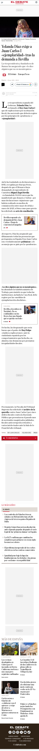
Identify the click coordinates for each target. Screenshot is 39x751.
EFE (4, 227)
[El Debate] (19, 2)
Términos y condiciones (13, 738)
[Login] (36, 2)
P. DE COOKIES (12, 741)
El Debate (12, 74)
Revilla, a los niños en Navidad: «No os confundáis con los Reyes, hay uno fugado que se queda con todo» (13, 314)
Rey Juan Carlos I (13, 433)
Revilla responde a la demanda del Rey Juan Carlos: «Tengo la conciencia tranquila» (13, 221)
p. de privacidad (28, 738)
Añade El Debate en (22, 84)
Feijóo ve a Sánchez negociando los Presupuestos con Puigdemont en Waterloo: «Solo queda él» (28, 710)
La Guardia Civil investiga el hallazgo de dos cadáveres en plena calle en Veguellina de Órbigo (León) (28, 666)
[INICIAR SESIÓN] (36, 2)
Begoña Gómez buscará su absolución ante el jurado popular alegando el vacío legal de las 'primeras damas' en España (20, 529)
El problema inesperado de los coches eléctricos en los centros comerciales (19, 549)
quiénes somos (13, 736)
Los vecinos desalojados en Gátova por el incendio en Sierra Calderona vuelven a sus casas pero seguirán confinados (10, 667)
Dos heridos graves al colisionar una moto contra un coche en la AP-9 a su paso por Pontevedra (28, 688)
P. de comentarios (25, 741)
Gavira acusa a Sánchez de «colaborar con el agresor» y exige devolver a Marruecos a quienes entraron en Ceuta (10, 706)
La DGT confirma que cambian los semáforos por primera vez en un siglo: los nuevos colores (20, 539)
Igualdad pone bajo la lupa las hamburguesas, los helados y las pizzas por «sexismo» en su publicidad (20, 558)
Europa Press (23, 74)
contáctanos (25, 736)
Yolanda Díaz (26, 433)
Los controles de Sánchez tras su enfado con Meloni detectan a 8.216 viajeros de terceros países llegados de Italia (19, 518)
